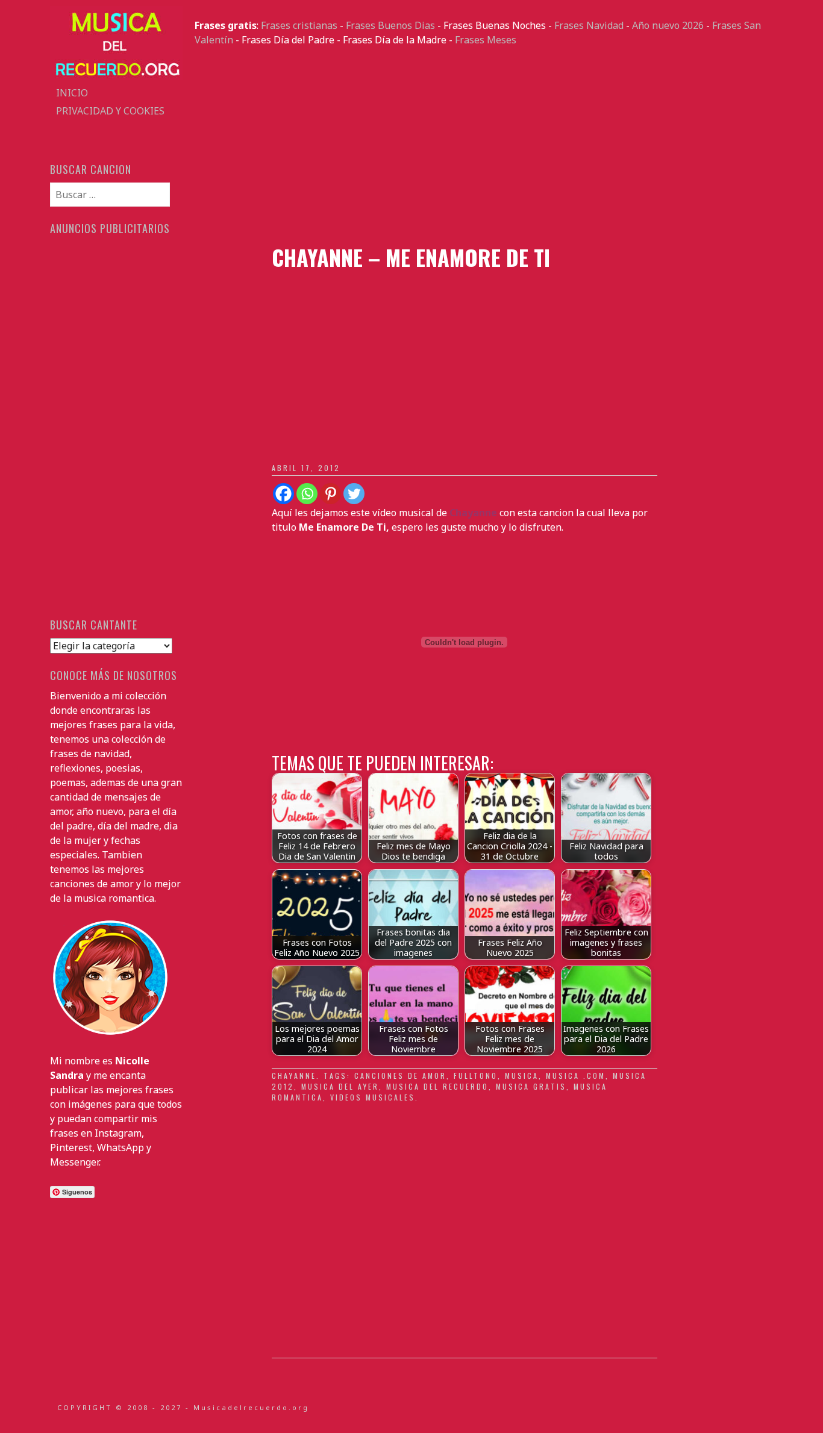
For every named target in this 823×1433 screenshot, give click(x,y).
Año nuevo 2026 (668, 25)
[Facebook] (283, 493)
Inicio (72, 92)
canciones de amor (400, 1075)
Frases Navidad (589, 25)
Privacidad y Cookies (110, 110)
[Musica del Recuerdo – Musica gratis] (116, 76)
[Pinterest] (330, 493)
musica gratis (531, 1086)
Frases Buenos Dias (390, 25)
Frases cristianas (299, 25)
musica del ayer (340, 1086)
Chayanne (294, 1075)
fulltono (476, 1075)
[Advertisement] (484, 145)
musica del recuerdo (437, 1086)
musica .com (576, 1075)
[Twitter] (354, 493)
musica (522, 1075)
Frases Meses (485, 39)
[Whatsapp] (307, 493)
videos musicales (372, 1097)
